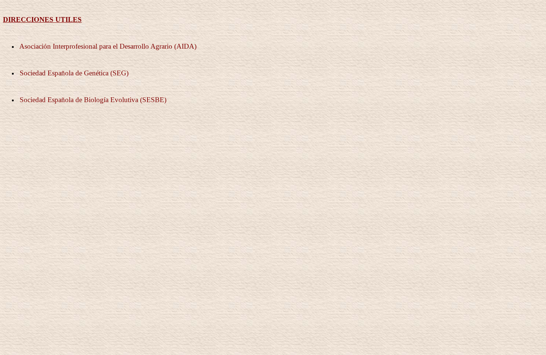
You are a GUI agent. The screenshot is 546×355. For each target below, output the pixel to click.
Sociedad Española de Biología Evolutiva (79, 100)
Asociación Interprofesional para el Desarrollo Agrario (95, 46)
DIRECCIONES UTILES (42, 19)
